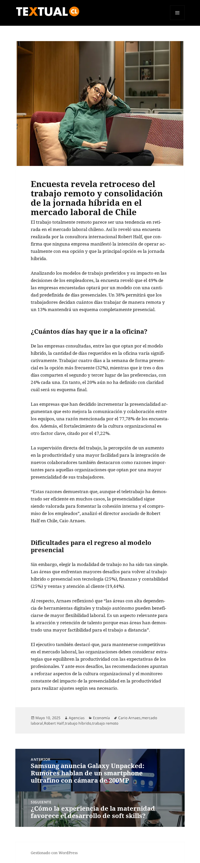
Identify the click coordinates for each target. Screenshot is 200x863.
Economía (101, 717)
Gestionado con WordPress (54, 852)
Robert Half (54, 723)
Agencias (77, 717)
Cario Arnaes (129, 717)
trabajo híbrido (78, 723)
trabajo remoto (105, 723)
